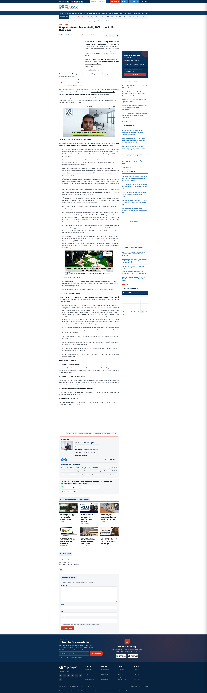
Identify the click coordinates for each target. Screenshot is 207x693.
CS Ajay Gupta (65, 35)
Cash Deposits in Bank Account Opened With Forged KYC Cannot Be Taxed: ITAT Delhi (135, 186)
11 (127, 305)
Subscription (115, 1)
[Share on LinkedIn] (110, 36)
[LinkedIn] (75, 2)
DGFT (122, 13)
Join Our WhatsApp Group (71, 487)
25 (127, 311)
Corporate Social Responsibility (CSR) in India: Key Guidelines (87, 29)
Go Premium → (135, 75)
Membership (137, 679)
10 (123, 305)
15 (142, 305)
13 (134, 305)
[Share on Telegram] (117, 36)
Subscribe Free (96, 653)
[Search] (107, 1)
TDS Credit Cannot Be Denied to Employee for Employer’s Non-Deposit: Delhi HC (134, 210)
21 (138, 308)
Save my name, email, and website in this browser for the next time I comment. (82, 624)
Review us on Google (70, 491)
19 (131, 308)
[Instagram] (77, 2)
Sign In (144, 1)
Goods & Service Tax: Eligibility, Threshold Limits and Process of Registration (83, 471)
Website (63, 618)
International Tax (89, 679)
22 (142, 308)
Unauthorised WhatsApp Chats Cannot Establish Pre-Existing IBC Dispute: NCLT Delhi (135, 202)
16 (146, 305)
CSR (115, 433)
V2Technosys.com (89, 686)
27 (135, 311)
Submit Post (134, 1)
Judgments (121, 674)
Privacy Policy (133, 686)
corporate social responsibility (103, 433)
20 (135, 308)
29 (142, 311)
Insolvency (104, 677)
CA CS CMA (115, 13)
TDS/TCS (87, 677)
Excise (98, 13)
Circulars (120, 672)
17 (123, 308)
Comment (64, 585)
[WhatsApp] (79, 2)
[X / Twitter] (70, 2)
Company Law (90, 13)
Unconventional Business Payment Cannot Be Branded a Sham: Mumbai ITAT (134, 162)
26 (131, 311)
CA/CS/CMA (104, 679)
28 (138, 311)
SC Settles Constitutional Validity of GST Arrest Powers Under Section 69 (123, 17)
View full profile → (111, 460)
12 (131, 305)
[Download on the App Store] (133, 656)
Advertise (136, 674)
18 (127, 308)
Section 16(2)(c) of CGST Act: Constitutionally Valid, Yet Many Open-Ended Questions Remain (134, 94)
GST (109, 13)
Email (63, 611)
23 (146, 308)
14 (138, 305)
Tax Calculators (122, 679)
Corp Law (141, 13)
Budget (74, 13)
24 (124, 311)
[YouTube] (72, 2)
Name (63, 604)
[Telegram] (82, 2)
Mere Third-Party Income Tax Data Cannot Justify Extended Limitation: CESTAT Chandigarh (133, 148)
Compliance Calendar (124, 677)
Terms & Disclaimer (143, 686)
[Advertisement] (71, 57)
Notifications (121, 669)
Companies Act (72, 433)
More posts (125, 121)
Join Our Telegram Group (91, 487)
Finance (134, 13)
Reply (61, 569)
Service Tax (81, 13)
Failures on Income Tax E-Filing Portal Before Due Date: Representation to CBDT (134, 194)
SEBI (129, 13)
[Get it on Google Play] (121, 656)
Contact (136, 677)
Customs (104, 13)
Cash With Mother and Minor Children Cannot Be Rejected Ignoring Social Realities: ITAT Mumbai (134, 140)
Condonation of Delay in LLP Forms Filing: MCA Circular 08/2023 (79, 468)
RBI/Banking (104, 674)
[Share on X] (106, 36)
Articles (75, 21)
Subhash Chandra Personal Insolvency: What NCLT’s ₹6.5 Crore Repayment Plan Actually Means (134, 178)
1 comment (62, 37)
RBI (126, 13)
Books (125, 1)
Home (61, 13)
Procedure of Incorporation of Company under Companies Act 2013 (81, 474)
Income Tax (67, 13)
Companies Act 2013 (85, 433)
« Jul (123, 317)
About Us (136, 669)
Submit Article (137, 672)
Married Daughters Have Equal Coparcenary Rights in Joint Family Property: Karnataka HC (133, 132)
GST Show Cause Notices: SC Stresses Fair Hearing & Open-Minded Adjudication (134, 108)
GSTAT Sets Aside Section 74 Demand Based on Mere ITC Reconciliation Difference (134, 115)
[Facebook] (68, 2)
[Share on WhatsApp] (113, 36)
